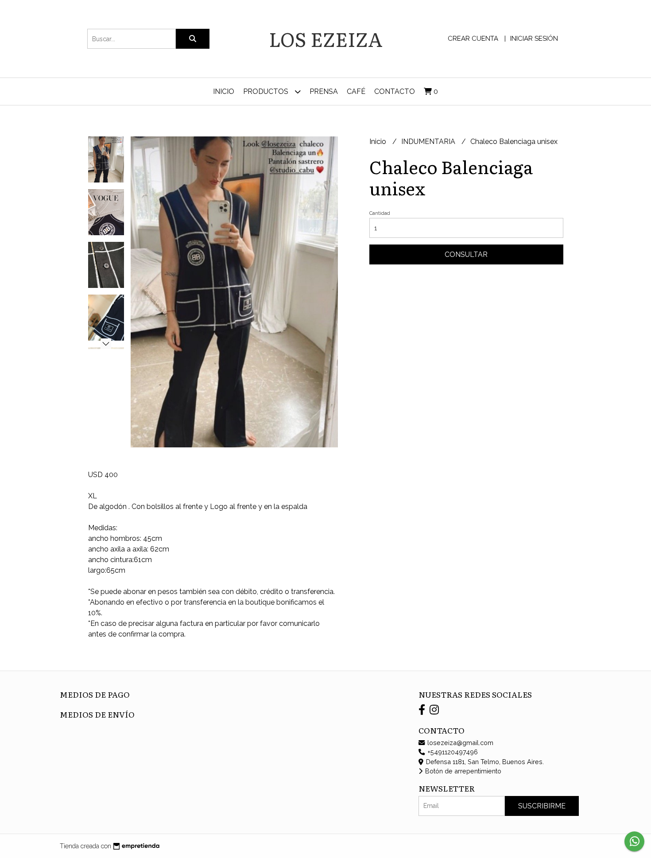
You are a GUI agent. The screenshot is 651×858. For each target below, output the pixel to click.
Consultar (466, 254)
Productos (266, 91)
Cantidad (379, 213)
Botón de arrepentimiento (462, 771)
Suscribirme (542, 806)
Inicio (223, 91)
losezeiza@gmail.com (459, 742)
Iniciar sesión (534, 39)
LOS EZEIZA (326, 38)
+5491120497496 (452, 752)
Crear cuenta (473, 39)
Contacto (394, 91)
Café (356, 91)
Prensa (324, 91)
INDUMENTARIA (429, 141)
